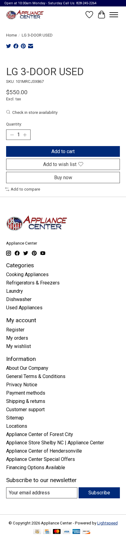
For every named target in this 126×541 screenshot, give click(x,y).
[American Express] (76, 532)
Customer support (25, 409)
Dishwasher (18, 299)
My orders (17, 338)
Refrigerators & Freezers (33, 283)
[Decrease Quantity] (12, 135)
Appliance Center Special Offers (40, 459)
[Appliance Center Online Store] (25, 14)
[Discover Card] (86, 532)
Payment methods (25, 393)
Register (15, 330)
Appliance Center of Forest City (39, 434)
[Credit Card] (47, 532)
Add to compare (25, 189)
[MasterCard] (57, 532)
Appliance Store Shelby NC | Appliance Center (55, 443)
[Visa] (67, 532)
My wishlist (18, 346)
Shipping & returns (25, 401)
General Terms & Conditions (35, 376)
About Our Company (27, 368)
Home (11, 35)
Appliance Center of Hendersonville (44, 451)
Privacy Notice (21, 385)
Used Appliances (24, 308)
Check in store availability (34, 112)
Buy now (63, 177)
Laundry (14, 291)
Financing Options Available (35, 467)
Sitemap (15, 418)
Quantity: (14, 124)
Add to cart (63, 151)
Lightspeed (107, 523)
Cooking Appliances (27, 274)
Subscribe (99, 493)
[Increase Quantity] (25, 135)
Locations (16, 426)
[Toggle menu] (114, 15)
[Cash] (37, 532)
